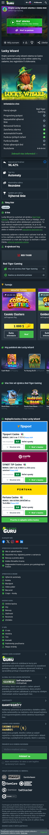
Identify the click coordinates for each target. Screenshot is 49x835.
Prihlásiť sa (24, 756)
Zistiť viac (24, 833)
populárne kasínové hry (32, 229)
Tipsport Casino (11, 434)
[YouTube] (17, 541)
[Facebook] (3, 541)
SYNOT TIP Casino (12, 464)
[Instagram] (12, 541)
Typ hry (11, 172)
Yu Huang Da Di (34, 371)
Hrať (26, 334)
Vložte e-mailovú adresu (13, 747)
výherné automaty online (18, 242)
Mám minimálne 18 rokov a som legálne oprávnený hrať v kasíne (22, 762)
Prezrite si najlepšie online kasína (24, 520)
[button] (44, 162)
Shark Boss (10, 407)
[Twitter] (8, 541)
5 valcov (6, 207)
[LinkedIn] (21, 541)
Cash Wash (10, 371)
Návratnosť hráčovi (16, 162)
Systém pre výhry (15, 193)
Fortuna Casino (11, 497)
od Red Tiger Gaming (15, 11)
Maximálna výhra (15, 182)
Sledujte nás (7, 538)
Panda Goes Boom (33, 407)
